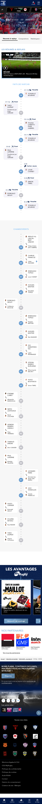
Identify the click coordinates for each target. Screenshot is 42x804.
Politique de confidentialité (11, 769)
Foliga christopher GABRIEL (32, 246)
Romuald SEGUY (10, 510)
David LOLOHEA (10, 415)
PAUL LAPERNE (10, 151)
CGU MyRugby (7, 765)
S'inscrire (8, 676)
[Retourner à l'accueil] (3, 7)
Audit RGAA (6, 775)
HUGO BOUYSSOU (32, 380)
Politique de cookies (9, 772)
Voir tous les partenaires (11, 653)
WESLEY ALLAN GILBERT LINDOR (32, 239)
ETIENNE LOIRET (10, 394)
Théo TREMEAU (10, 432)
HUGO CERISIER (10, 504)
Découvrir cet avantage (16, 621)
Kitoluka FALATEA (10, 462)
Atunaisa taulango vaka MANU (32, 478)
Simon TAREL (32, 385)
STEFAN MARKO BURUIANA (32, 364)
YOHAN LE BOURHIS (32, 94)
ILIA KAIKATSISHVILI (32, 347)
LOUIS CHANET (31, 170)
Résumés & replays (10, 38)
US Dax (8, 29)
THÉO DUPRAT (10, 106)
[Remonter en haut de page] (38, 713)
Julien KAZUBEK (31, 262)
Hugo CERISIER (10, 112)
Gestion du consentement (11, 782)
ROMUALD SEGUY (11, 194)
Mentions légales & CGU (10, 762)
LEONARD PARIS (31, 472)
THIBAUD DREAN (10, 442)
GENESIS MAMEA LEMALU (10, 426)
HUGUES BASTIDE (31, 286)
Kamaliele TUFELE (31, 291)
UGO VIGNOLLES (32, 489)
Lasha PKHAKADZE (32, 353)
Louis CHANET (32, 277)
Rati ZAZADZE (32, 337)
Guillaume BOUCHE (10, 307)
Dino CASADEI (12, 447)
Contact (5, 779)
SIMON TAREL (30, 182)
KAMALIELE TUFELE (32, 272)
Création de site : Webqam (11, 785)
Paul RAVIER (11, 525)
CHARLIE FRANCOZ (31, 256)
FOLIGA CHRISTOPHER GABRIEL (31, 125)
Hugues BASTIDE (31, 322)
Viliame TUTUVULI (10, 539)
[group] (18, 9)
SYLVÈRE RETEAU (10, 520)
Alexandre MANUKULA (11, 400)
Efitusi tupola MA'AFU (32, 370)
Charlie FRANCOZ (31, 494)
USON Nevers (34, 29)
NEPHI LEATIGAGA (11, 410)
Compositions (24, 38)
